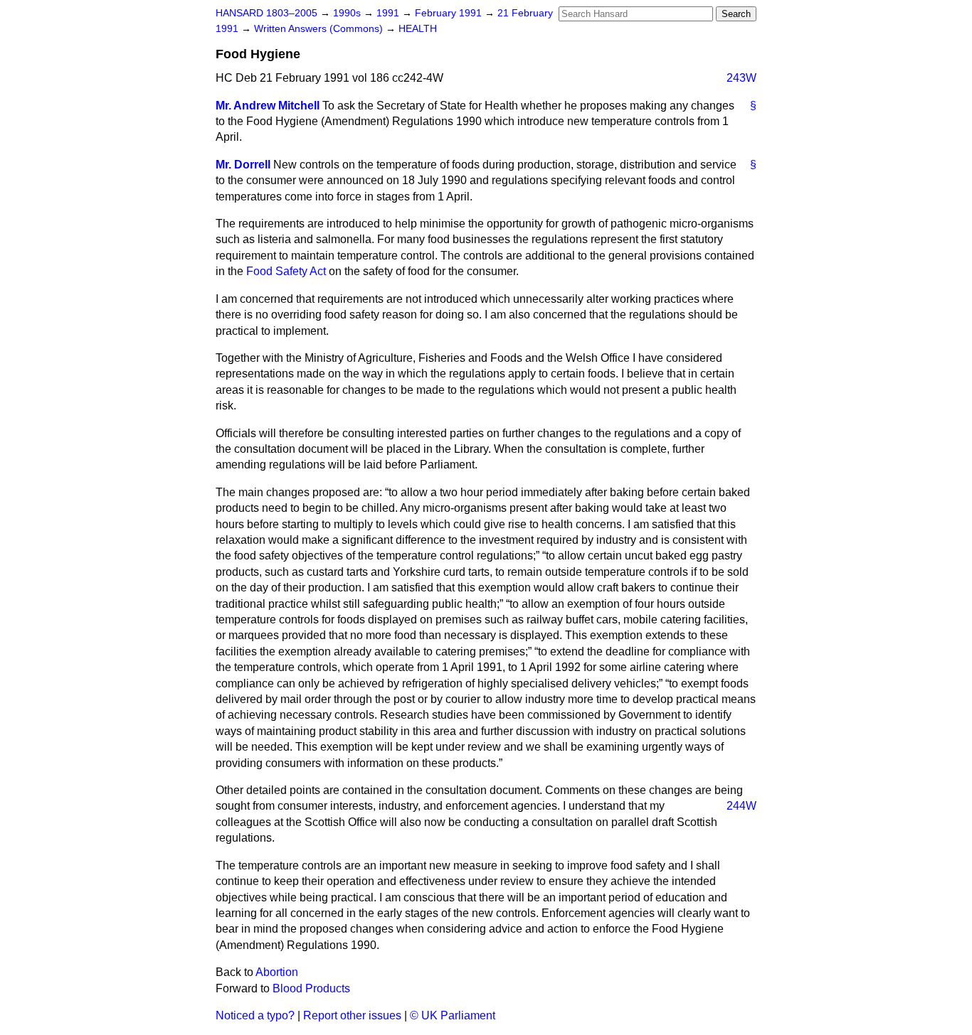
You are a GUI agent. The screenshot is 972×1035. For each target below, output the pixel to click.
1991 (389, 13)
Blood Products (311, 988)
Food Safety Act (286, 271)
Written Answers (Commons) (320, 28)
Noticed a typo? (255, 1015)
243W (741, 78)
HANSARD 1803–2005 (266, 13)
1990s (348, 13)
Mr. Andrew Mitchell (267, 106)
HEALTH (417, 28)
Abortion (276, 972)
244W (741, 806)
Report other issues (352, 1015)
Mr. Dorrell (243, 165)
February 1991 (450, 13)
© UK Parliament (452, 1015)
